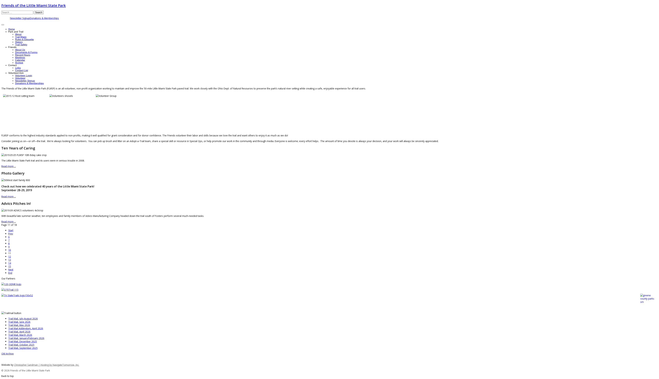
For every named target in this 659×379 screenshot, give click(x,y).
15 (9, 266)
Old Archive (7, 353)
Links (18, 68)
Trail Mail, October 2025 (21, 344)
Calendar (20, 60)
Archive (19, 62)
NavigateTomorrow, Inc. (66, 364)
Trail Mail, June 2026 (19, 321)
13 (9, 259)
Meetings (20, 57)
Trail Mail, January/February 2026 (26, 338)
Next (10, 269)
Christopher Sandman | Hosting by (33, 364)
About (18, 34)
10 (9, 250)
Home (11, 29)
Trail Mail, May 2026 (19, 325)
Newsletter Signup (20, 18)
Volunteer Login (23, 75)
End (10, 272)
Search (38, 12)
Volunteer (20, 78)
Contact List (21, 70)
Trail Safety (21, 44)
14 (9, 263)
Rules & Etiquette (24, 39)
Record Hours (22, 55)
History (19, 42)
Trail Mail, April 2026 (19, 331)
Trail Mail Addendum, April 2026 (25, 328)
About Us (20, 49)
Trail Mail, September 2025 (23, 348)
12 (9, 256)
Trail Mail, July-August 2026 (23, 318)
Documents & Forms (26, 52)
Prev (10, 233)
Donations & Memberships (44, 18)
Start (10, 230)
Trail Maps (20, 37)
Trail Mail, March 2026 (20, 335)
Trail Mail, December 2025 (22, 341)
